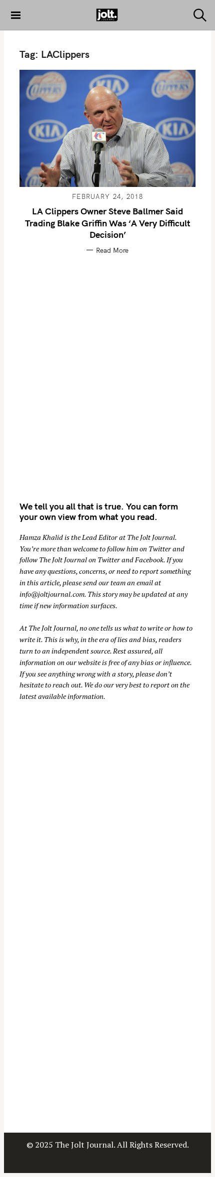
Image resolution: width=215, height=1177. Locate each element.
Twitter (159, 548)
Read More (112, 250)
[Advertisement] (107, 376)
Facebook (149, 559)
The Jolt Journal (151, 537)
